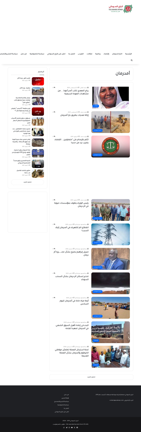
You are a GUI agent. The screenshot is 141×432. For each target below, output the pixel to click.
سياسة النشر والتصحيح (61, 401)
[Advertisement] (70, 34)
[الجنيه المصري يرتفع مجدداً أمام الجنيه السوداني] (38, 164)
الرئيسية (128, 54)
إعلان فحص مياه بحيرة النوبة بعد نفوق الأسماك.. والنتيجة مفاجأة (21, 142)
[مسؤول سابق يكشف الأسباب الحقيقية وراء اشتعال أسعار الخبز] (38, 121)
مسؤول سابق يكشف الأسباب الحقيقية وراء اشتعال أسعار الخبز (20, 121)
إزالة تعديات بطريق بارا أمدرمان (74, 115)
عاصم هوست (57, 424)
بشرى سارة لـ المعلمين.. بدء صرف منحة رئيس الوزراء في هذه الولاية (21, 131)
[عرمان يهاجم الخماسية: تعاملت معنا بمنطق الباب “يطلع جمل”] (38, 101)
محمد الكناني (83, 87)
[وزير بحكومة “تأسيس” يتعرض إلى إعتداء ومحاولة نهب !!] (38, 111)
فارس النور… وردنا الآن (23, 78)
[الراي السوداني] (120, 8)
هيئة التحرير (65, 398)
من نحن (24, 54)
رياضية (98, 54)
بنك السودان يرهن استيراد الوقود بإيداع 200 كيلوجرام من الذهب (21, 152)
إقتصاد (106, 54)
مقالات (89, 54)
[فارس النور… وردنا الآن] (38, 81)
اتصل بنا (71, 54)
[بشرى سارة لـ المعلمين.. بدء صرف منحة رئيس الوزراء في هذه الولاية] (38, 132)
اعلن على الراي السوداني (56, 54)
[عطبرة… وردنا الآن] (38, 91)
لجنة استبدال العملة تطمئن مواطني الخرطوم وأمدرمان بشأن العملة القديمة (72, 353)
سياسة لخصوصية (37, 54)
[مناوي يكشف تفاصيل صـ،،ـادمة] (38, 174)
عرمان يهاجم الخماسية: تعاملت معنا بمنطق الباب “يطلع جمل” (22, 100)
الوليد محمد (83, 112)
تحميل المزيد (28, 182)
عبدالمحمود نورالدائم (81, 224)
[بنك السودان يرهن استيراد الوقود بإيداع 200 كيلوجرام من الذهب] (38, 153)
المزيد (81, 54)
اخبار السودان (117, 54)
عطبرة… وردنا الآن (25, 88)
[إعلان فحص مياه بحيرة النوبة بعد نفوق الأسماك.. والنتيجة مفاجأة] (38, 142)
